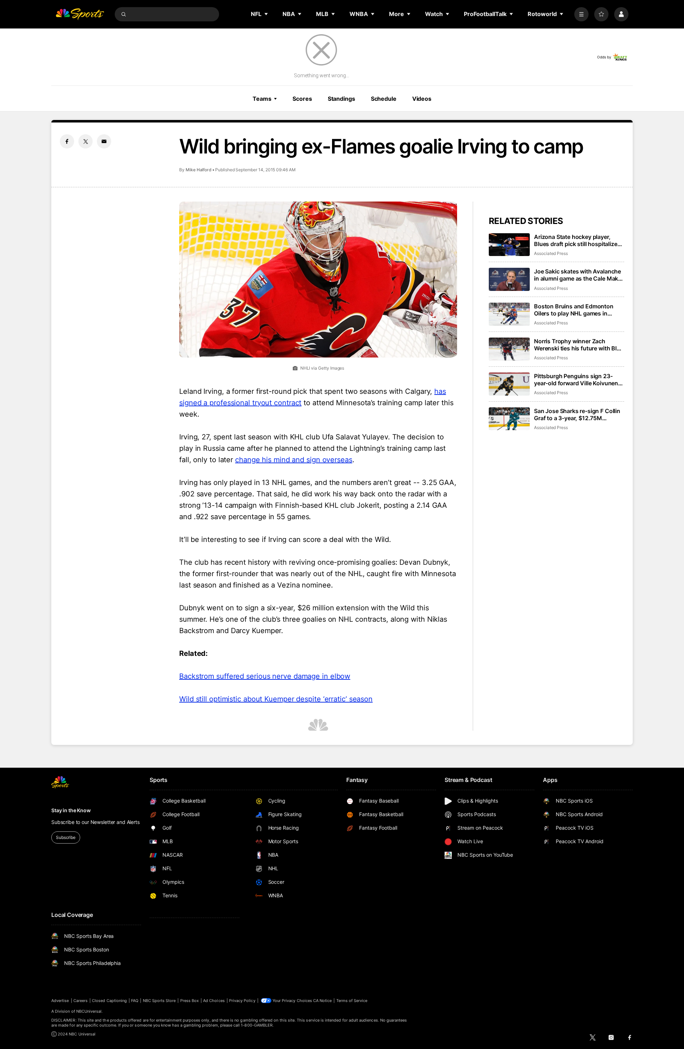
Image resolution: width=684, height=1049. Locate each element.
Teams (262, 98)
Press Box (189, 1000)
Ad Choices (214, 1000)
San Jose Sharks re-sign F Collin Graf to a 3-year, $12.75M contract (577, 414)
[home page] (80, 14)
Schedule (384, 98)
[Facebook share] (67, 141)
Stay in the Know (71, 810)
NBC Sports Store (159, 1000)
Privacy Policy (242, 1000)
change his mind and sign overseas (293, 459)
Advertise (60, 1000)
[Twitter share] (85, 141)
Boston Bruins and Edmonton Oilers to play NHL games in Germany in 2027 (573, 310)
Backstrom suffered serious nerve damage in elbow (264, 676)
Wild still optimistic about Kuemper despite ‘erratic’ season (276, 699)
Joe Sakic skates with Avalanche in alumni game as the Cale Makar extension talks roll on (578, 275)
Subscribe (66, 837)
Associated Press (551, 253)
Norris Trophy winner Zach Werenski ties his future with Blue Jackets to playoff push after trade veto (578, 345)
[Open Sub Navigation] (266, 14)
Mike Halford (199, 169)
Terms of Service (352, 1000)
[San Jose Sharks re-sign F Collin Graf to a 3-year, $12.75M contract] (509, 418)
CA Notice (322, 1000)
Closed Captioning (109, 1000)
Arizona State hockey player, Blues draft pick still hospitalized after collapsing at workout (577, 240)
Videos (421, 98)
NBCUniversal (89, 1011)
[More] (581, 14)
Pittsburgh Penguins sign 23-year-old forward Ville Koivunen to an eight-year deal (576, 379)
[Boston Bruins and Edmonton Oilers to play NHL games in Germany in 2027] (509, 314)
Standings (341, 98)
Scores (302, 98)
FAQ (134, 1000)
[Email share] (104, 141)
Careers (80, 1000)
